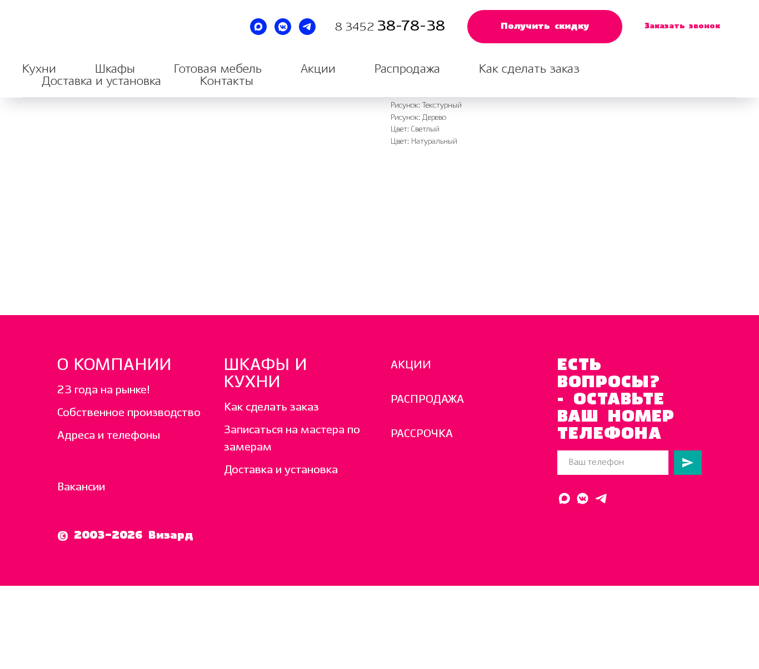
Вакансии (81, 487)
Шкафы (115, 69)
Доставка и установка (101, 81)
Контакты (226, 81)
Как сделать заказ (529, 69)
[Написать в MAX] (258, 26)
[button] (544, 26)
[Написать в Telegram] (307, 26)
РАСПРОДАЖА (427, 399)
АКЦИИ (411, 365)
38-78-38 (411, 26)
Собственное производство (129, 413)
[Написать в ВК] (282, 26)
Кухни (39, 69)
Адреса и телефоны (108, 435)
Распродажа (407, 69)
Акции (318, 69)
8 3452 (356, 27)
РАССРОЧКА (422, 434)
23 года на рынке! (103, 390)
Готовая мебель (218, 69)
